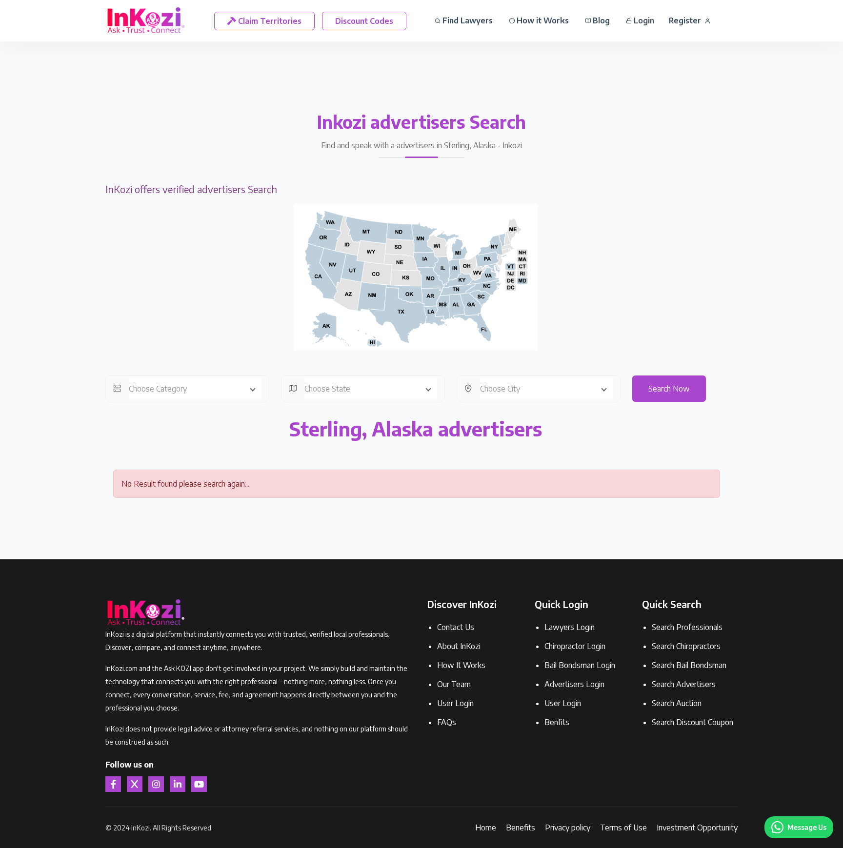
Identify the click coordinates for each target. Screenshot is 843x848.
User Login (455, 703)
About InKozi (459, 646)
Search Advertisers (684, 684)
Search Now (669, 389)
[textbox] (195, 388)
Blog (600, 20)
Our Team (454, 684)
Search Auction (677, 703)
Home (485, 827)
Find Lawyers (467, 20)
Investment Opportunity (697, 827)
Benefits (520, 827)
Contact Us (455, 627)
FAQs (446, 722)
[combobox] (195, 388)
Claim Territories (268, 21)
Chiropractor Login (574, 646)
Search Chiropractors (686, 646)
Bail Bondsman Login (579, 665)
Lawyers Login (569, 627)
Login (643, 20)
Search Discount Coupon (692, 722)
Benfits (556, 722)
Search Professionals (687, 627)
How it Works (542, 20)
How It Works (461, 665)
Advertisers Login (574, 684)
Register (686, 20)
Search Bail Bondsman (689, 665)
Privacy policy (567, 827)
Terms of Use (623, 827)
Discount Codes (364, 21)
